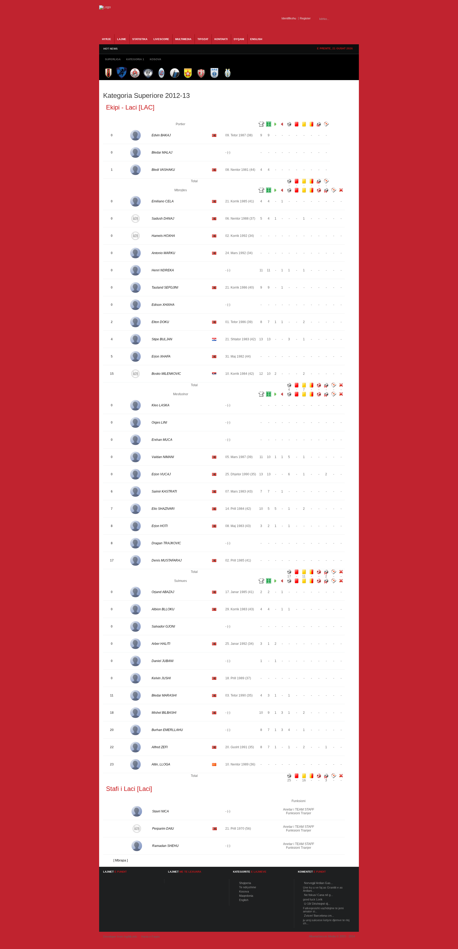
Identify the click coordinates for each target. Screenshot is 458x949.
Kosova (244, 891)
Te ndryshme (247, 887)
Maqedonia (246, 895)
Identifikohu (288, 18)
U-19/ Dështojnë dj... (317, 903)
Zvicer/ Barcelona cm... (319, 915)
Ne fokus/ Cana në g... (318, 894)
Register (305, 18)
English (243, 900)
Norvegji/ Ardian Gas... (318, 883)
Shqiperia (245, 883)
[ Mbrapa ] (120, 860)
